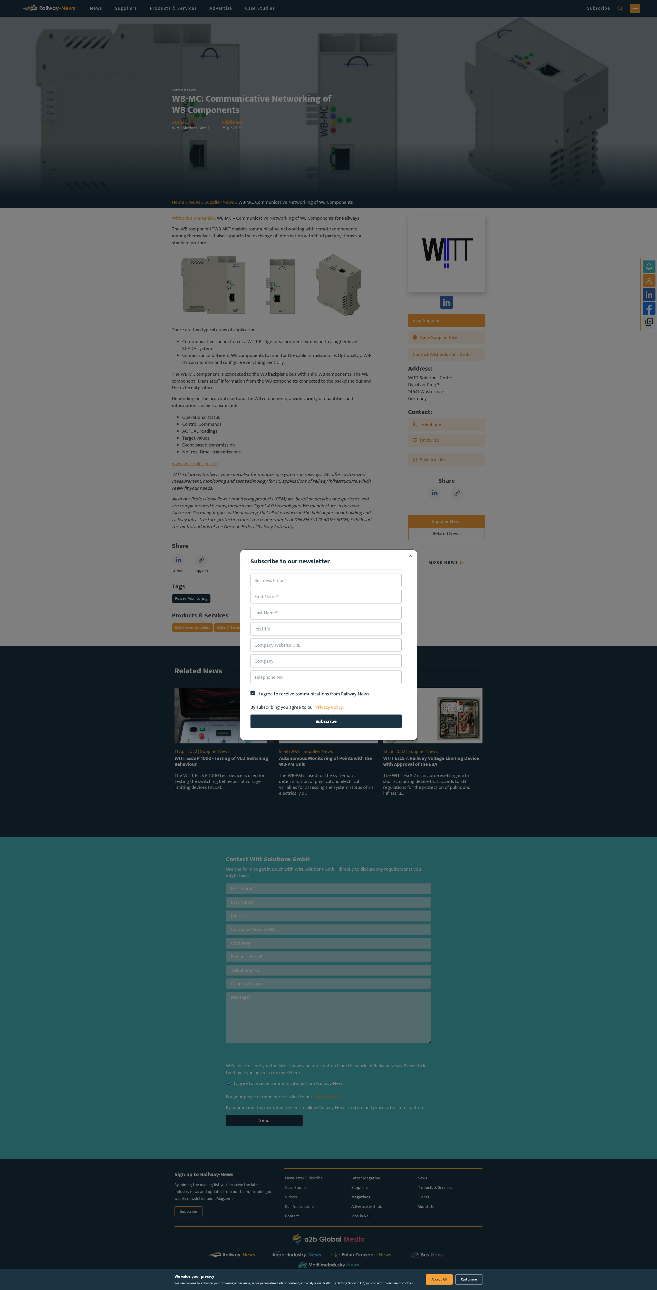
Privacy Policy (329, 707)
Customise (469, 1279)
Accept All (439, 1279)
